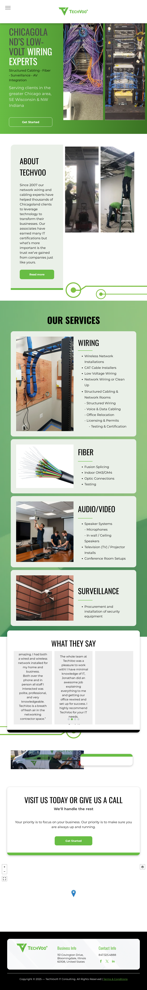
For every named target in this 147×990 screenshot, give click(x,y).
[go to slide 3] (75, 719)
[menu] (8, 7)
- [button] (4, 871)
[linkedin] (113, 961)
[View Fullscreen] (4, 878)
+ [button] (4, 867)
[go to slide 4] (78, 719)
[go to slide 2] (72, 719)
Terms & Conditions (115, 979)
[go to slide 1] (69, 719)
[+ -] (73, 897)
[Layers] (142, 867)
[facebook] (101, 961)
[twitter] (107, 961)
